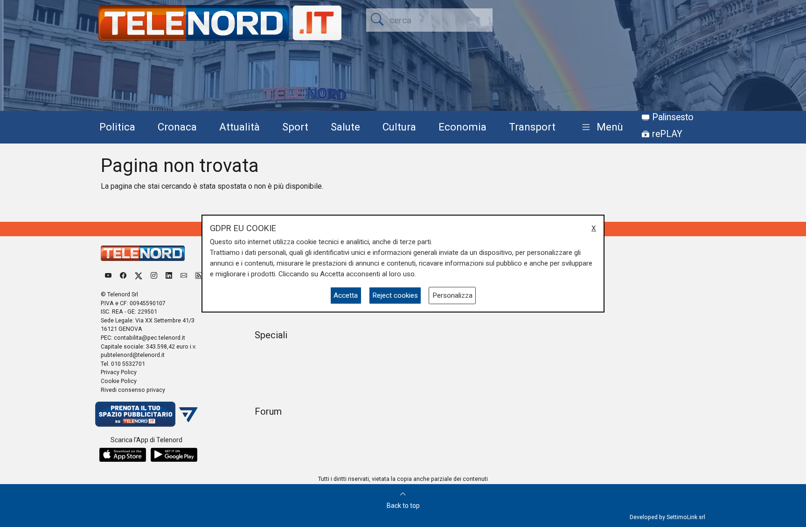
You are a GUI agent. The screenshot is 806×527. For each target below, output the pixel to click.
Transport (532, 127)
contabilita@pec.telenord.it (149, 337)
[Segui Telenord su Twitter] (138, 275)
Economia (462, 127)
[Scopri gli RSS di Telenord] (198, 275)
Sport (295, 127)
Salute (345, 127)
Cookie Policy (119, 380)
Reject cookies (395, 295)
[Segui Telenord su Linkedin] (168, 275)
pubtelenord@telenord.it (133, 354)
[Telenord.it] (146, 414)
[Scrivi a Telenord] (183, 275)
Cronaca (177, 127)
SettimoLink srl (686, 516)
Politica (117, 127)
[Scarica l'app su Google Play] (174, 454)
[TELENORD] (143, 253)
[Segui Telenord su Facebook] (123, 275)
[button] (600, 127)
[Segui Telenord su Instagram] (153, 275)
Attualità (239, 127)
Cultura (399, 127)
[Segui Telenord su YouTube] (108, 275)
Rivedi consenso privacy (133, 389)
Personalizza (452, 295)
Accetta (346, 295)
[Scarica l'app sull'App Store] (122, 454)
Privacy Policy (119, 372)
